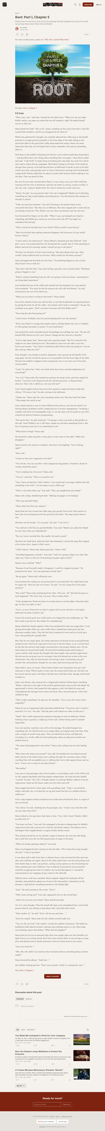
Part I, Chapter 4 (30, 108)
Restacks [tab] (29, 999)
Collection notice (66, 1116)
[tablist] (24, 999)
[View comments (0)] (22, 34)
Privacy (51, 1116)
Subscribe (88, 4)
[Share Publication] (80, 4)
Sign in (98, 4)
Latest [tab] (23, 1030)
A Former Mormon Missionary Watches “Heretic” (39, 1070)
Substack (42, 1127)
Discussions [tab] (31, 1030)
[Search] (75, 4)
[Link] (12, 113)
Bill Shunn (23, 27)
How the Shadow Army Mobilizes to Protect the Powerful (38, 1052)
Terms (57, 1116)
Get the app (62, 1121)
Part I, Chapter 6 (27, 970)
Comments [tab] (20, 999)
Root (17, 13)
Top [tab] (17, 1030)
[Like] (17, 34)
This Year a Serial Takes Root (56, 39)
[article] (52, 1040)
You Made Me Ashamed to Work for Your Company (40, 1035)
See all (19, 1086)
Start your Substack (47, 1121)
